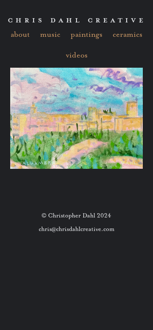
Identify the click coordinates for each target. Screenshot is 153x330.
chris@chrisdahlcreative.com (77, 229)
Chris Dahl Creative (77, 19)
